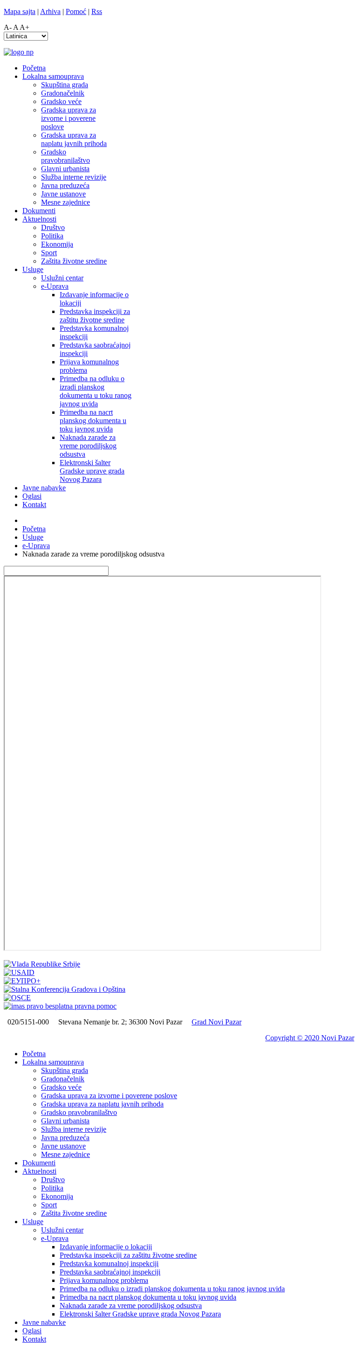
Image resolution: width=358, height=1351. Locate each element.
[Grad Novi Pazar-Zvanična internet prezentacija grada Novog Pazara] (19, 52)
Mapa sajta (19, 11)
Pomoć (76, 11)
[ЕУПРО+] (22, 981)
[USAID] (19, 972)
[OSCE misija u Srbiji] (17, 998)
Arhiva (50, 11)
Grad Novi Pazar (216, 1022)
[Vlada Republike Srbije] (42, 964)
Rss (96, 11)
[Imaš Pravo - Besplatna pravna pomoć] (60, 1006)
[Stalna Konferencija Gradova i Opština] (64, 989)
